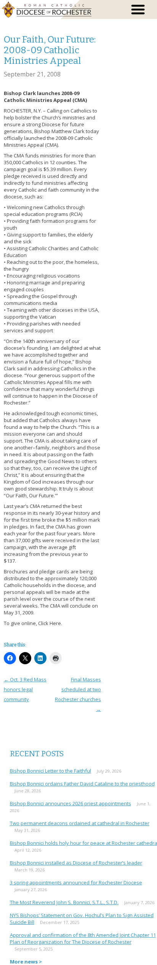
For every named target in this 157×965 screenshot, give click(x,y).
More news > (26, 961)
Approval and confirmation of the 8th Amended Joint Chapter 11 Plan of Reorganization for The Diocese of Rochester (83, 938)
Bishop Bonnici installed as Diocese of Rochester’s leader (76, 862)
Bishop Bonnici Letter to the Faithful (50, 770)
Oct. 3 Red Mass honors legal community (25, 689)
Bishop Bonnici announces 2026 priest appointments (70, 803)
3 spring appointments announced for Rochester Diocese (76, 882)
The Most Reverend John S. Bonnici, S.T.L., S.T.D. (64, 902)
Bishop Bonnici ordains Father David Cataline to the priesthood (82, 783)
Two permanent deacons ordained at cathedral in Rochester (79, 823)
